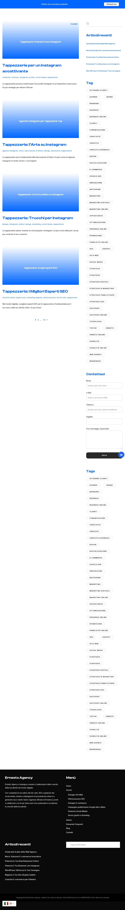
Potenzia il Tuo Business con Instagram (103, 64)
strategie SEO (97, 302)
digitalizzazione (98, 163)
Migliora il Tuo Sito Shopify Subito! (20, 875)
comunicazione (97, 130)
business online (98, 117)
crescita (94, 143)
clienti (93, 123)
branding (94, 103)
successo (95, 308)
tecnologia (96, 321)
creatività (6, 77)
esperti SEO (21, 297)
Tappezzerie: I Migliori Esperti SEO (35, 291)
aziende (93, 97)
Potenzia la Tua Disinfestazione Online (102, 57)
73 (44, 320)
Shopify (106, 249)
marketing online (99, 209)
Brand (110, 97)
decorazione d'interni (34, 151)
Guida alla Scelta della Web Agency (100, 44)
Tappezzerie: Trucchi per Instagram (37, 218)
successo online (98, 315)
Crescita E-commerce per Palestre (20, 879)
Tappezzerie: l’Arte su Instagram (34, 144)
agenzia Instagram (10, 151)
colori (21, 151)
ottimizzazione (49, 297)
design (47, 151)
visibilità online (98, 348)
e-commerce (96, 169)
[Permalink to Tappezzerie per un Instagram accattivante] (40, 39)
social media (41, 77)
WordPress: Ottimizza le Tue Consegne (103, 71)
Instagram (24, 77)
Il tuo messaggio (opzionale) (97, 429)
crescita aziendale (100, 150)
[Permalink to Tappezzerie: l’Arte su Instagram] (40, 119)
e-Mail (88, 393)
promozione (96, 235)
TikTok (93, 328)
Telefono (90, 405)
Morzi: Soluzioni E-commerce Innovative (103, 51)
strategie (95, 275)
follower (14, 77)
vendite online (97, 335)
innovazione (96, 183)
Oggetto (89, 417)
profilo (32, 77)
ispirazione (55, 151)
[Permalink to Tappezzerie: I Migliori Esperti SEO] (40, 265)
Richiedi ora (111, 4)
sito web (94, 255)
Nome (88, 381)
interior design (25, 224)
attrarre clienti (98, 90)
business (94, 110)
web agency (96, 354)
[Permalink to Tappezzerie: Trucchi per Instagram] (40, 192)
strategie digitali (99, 282)
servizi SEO (61, 297)
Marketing (36, 224)
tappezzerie (52, 77)
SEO (91, 249)
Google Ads (95, 176)
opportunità (96, 216)
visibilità (94, 341)
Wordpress (95, 361)
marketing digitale (34, 297)
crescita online (8, 297)
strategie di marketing (102, 288)
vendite (110, 328)
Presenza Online (98, 229)
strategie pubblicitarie (102, 295)
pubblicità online (99, 242)
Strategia (95, 268)
